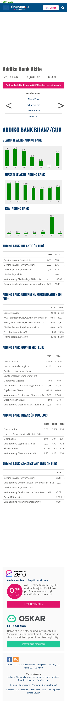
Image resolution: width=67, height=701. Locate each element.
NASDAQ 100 (53, 664)
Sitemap (10, 689)
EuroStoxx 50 (29, 664)
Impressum (24, 684)
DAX (20, 664)
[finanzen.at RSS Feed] (16, 659)
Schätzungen (33, 104)
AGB (44, 689)
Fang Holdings (52, 676)
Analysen (33, 116)
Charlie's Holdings (27, 680)
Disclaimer (35, 689)
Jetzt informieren (33, 604)
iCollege (11, 676)
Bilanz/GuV (33, 99)
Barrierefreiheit (49, 684)
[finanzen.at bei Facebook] (9, 659)
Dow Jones (41, 664)
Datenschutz (22, 689)
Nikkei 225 (29, 667)
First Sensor (42, 680)
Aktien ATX (11, 664)
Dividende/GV (33, 110)
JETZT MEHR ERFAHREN (33, 644)
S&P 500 (39, 667)
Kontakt (13, 684)
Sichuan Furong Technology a (30, 676)
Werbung (36, 684)
